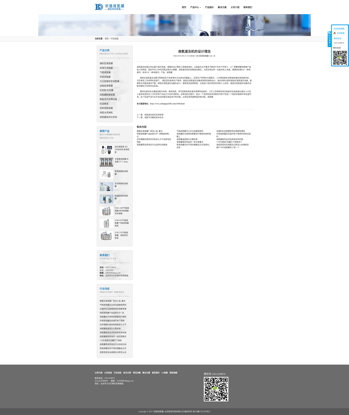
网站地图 (173, 373)
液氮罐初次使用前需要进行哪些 (113, 317)
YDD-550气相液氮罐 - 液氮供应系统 (121, 235)
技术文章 (127, 373)
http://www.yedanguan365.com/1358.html (167, 104)
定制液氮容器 (106, 108)
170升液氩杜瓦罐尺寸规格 (111, 340)
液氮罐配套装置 (107, 95)
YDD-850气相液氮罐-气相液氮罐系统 (122, 223)
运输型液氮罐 (106, 86)
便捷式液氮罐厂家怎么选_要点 (112, 301)
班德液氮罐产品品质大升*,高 (112, 313)
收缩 (329, 39)
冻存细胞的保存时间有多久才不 (113, 325)
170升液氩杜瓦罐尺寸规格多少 (229, 142)
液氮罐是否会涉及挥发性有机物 (113, 333)
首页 (184, 7)
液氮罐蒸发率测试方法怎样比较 (113, 344)
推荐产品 (104, 131)
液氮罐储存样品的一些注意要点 (113, 336)
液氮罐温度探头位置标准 (110, 329)
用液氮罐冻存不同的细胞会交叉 (113, 348)
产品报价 (209, 7)
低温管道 (104, 104)
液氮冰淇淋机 (106, 112)
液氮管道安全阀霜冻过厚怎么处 (113, 352)
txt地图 (165, 373)
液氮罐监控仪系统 (108, 117)
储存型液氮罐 (106, 63)
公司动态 (108, 373)
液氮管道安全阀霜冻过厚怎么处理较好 (232, 145)
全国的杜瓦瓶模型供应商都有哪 (113, 309)
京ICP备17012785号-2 (201, 412)
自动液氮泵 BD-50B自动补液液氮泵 (122, 149)
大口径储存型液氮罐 (109, 81)
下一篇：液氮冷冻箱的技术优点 (150, 117)
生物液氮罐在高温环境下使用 (112, 321)
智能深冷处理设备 (108, 99)
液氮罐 (169, 72)
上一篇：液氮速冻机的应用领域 (150, 115)
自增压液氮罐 (106, 68)
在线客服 (341, 33)
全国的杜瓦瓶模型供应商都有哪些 (230, 131)
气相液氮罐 (105, 72)
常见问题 (137, 373)
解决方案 (222, 7)
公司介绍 (235, 7)
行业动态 (114, 39)
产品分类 (104, 50)
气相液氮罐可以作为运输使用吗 (113, 305)
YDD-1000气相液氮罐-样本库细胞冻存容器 (122, 211)
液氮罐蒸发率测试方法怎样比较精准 (152, 145)
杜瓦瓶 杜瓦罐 (106, 90)
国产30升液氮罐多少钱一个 (227, 147)
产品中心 (195, 7)
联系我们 (247, 7)
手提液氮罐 (105, 77)
